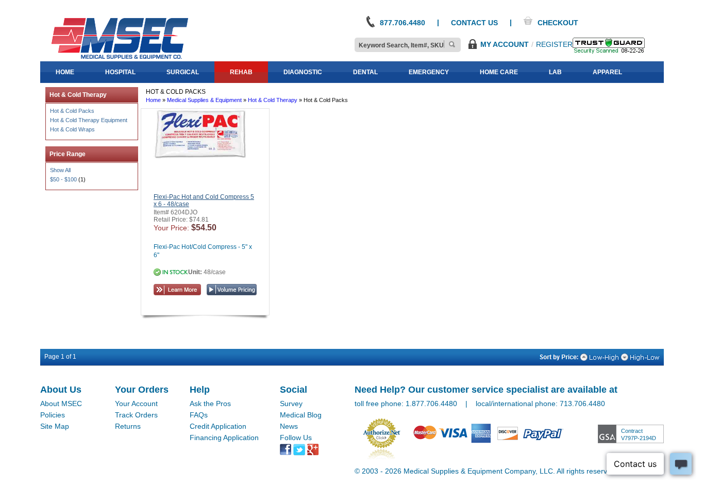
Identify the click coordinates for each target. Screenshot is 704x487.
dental (365, 72)
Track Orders (136, 415)
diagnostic (302, 72)
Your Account (136, 403)
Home (153, 100)
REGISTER (554, 44)
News (289, 426)
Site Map (54, 426)
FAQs (199, 415)
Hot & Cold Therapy (272, 100)
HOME (65, 72)
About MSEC (61, 403)
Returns (128, 426)
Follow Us (296, 437)
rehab (241, 72)
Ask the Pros (210, 403)
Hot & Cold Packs (72, 111)
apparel (607, 72)
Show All (60, 170)
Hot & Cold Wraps (72, 129)
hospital (120, 72)
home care (499, 72)
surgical (182, 72)
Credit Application (218, 426)
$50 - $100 (63, 179)
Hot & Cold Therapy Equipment (88, 120)
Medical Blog (301, 415)
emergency (429, 72)
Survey (291, 403)
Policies (52, 415)
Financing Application (224, 437)
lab (555, 72)
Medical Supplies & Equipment (204, 100)
